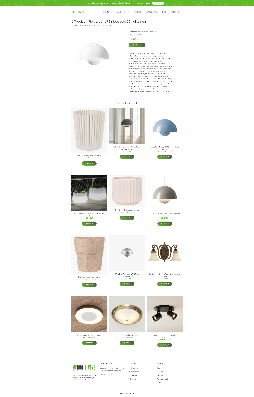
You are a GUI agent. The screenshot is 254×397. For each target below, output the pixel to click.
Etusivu (74, 25)
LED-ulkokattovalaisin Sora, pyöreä (89, 335)
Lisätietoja (137, 45)
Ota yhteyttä (161, 372)
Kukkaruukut (153, 32)
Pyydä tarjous (158, 3)
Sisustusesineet (123, 12)
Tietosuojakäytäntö (163, 379)
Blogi (164, 12)
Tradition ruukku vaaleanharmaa (127, 210)
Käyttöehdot (161, 375)
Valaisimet (137, 12)
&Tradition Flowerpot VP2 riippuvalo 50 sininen (165, 148)
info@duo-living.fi (106, 374)
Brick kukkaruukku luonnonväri (89, 277)
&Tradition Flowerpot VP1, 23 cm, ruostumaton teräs (127, 275)
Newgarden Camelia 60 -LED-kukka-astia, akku (89, 215)
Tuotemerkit (175, 12)
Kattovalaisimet (151, 12)
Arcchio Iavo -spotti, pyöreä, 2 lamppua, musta (164, 336)
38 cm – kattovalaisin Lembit (127, 335)
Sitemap (159, 383)
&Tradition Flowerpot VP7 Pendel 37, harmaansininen (127, 148)
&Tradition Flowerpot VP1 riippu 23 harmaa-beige (165, 215)
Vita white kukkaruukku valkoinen (89, 156)
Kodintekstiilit (107, 12)
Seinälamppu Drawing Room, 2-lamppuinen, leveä (165, 275)
